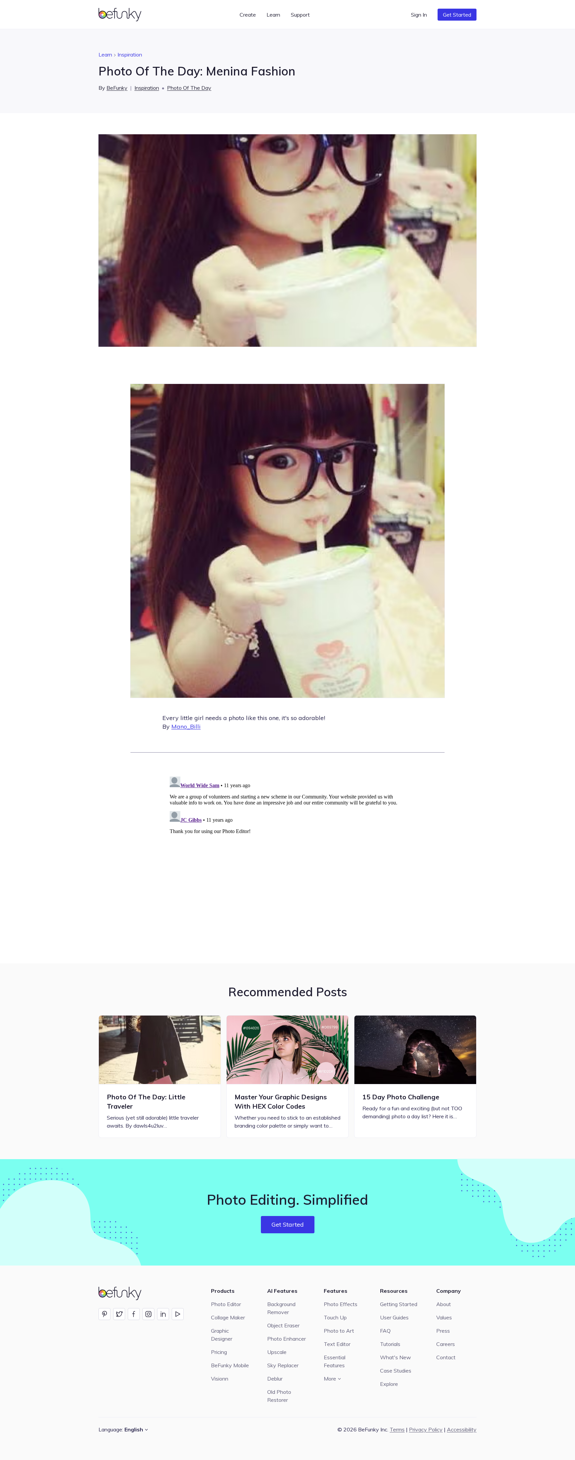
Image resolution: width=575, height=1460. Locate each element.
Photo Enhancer (286, 1338)
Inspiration (129, 54)
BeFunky (116, 87)
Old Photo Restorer (279, 1396)
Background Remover (281, 1308)
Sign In (419, 14)
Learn (105, 54)
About (443, 1304)
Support (300, 14)
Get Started (457, 14)
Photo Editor (226, 1304)
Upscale (277, 1352)
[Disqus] (287, 857)
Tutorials (390, 1344)
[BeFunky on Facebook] (134, 1314)
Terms (397, 1429)
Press (443, 1330)
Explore (389, 1384)
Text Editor (337, 1344)
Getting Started (398, 1304)
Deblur (275, 1378)
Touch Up (335, 1317)
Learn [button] (273, 14)
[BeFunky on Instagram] (148, 1314)
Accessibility (462, 1429)
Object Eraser (283, 1325)
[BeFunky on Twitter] (119, 1314)
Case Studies (395, 1370)
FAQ (385, 1330)
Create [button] (248, 14)
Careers (445, 1344)
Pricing (219, 1352)
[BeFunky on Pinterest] (104, 1314)
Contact (446, 1357)
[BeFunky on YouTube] (178, 1314)
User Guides (394, 1317)
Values (444, 1317)
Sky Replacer (282, 1365)
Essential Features (334, 1361)
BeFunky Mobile (230, 1365)
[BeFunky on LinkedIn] (163, 1314)
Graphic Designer (221, 1334)
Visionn (219, 1378)
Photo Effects (340, 1304)
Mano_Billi (186, 726)
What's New (395, 1357)
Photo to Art (339, 1330)
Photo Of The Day (189, 87)
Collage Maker (228, 1317)
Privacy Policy (426, 1429)
